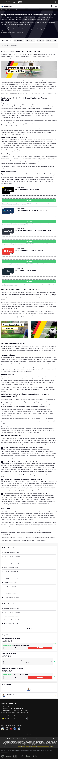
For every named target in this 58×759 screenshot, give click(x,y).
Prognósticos (12, 9)
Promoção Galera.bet (20, 208)
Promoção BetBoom (20, 187)
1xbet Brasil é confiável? (10, 586)
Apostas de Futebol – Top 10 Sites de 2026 (13, 708)
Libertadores (40, 40)
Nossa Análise (54, 646)
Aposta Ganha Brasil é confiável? (13, 590)
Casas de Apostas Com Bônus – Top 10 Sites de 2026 (15, 712)
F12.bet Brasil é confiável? (11, 593)
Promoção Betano (19, 248)
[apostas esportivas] (6, 6)
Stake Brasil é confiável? (11, 567)
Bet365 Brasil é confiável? (11, 578)
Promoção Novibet (19, 228)
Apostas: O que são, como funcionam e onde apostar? (16, 706)
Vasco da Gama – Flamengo (11, 638)
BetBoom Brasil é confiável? (12, 552)
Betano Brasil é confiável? (11, 563)
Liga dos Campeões (51, 40)
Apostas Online (4, 9)
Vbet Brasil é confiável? (10, 582)
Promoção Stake (19, 268)
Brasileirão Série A (18, 40)
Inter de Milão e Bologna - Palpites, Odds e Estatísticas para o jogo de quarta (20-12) (24, 540)
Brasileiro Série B (30, 40)
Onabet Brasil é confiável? (11, 597)
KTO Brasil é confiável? (10, 575)
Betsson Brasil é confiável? (11, 571)
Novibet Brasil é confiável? (11, 560)
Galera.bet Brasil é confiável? (12, 556)
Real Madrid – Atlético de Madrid (12, 668)
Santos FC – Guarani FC (9, 653)
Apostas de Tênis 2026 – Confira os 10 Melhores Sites (15, 710)
